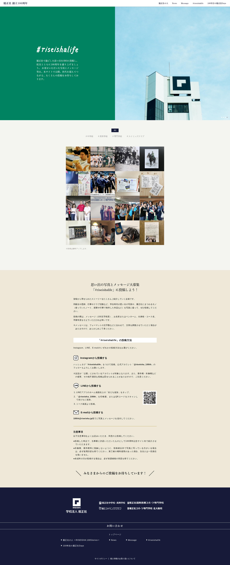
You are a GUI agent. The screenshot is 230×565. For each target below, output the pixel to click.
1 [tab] (221, 117)
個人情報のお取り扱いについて (122, 559)
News (174, 3)
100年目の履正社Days (216, 3)
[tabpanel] (172, 63)
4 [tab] (227, 117)
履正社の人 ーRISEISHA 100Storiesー (81, 540)
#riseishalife (198, 3)
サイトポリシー (101, 559)
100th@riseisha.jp (82, 418)
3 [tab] (225, 117)
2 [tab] (223, 117)
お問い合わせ (115, 526)
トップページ (115, 534)
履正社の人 (163, 3)
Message (185, 3)
